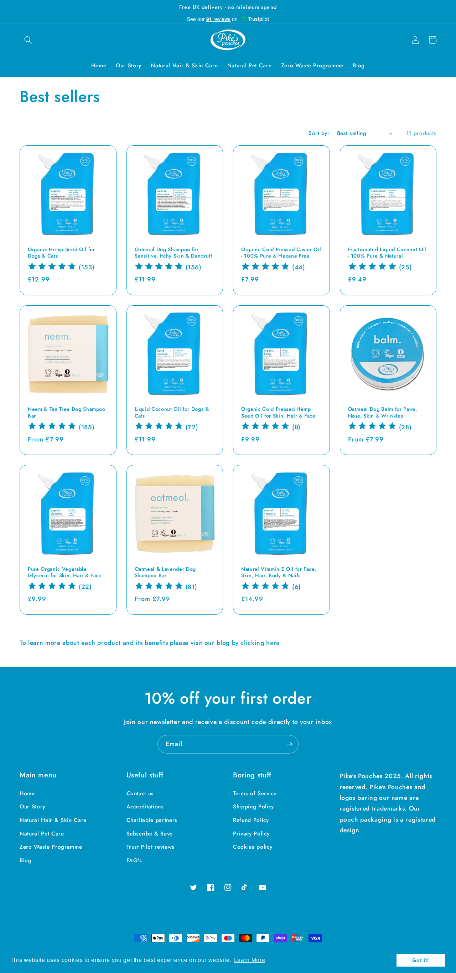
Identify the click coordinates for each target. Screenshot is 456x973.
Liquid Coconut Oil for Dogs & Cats (172, 412)
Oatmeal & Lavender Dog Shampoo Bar (165, 572)
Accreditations (145, 807)
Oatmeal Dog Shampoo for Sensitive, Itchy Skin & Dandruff (173, 252)
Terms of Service (255, 793)
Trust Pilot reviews (150, 847)
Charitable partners (152, 820)
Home (27, 793)
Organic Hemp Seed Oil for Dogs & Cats (61, 252)
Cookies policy (252, 847)
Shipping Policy (253, 807)
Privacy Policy (251, 834)
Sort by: (319, 133)
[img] (52, 267)
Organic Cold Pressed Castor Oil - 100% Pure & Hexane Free (281, 252)
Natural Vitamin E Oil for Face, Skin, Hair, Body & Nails (278, 572)
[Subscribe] (289, 744)
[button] (28, 39)
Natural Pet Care (42, 834)
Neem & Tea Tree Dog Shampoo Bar (66, 412)
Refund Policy (251, 820)
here (273, 642)
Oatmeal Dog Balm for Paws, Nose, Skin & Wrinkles (382, 412)
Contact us (140, 793)
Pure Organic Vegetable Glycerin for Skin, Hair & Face (65, 572)
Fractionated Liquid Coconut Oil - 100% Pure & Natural (387, 252)
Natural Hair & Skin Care (53, 820)
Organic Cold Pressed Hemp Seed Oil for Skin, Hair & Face (278, 412)
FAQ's (134, 860)
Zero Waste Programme (51, 847)
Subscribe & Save (149, 834)
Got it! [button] (420, 960)
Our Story (32, 807)
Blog (26, 860)
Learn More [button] (249, 960)
